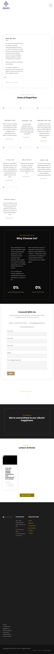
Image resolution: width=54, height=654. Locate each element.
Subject (9, 353)
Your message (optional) (14, 360)
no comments (10, 486)
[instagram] (5, 640)
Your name (10, 331)
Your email (10, 338)
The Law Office (10, 484)
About (39, 650)
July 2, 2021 (7, 482)
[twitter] (3, 640)
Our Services (31, 525)
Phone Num (10, 345)
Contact (30, 533)
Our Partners (32, 528)
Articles (30, 530)
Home (30, 521)
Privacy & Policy (46, 650)
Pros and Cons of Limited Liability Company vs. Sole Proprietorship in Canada (9, 473)
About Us (30, 523)
